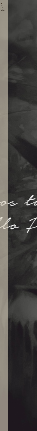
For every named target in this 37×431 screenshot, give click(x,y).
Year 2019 (2, 8)
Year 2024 (2, 5)
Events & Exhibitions (3, 10)
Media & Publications (3, 11)
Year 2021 (2, 7)
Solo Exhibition (3, 9)
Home (1, 3)
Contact (2, 12)
